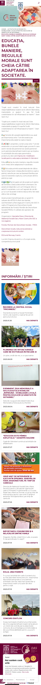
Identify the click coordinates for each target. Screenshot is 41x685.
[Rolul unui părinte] (20, 558)
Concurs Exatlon (12, 618)
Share (36, 81)
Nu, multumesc (8, 679)
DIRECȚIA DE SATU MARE (10, 3)
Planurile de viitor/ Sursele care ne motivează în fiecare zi (20, 351)
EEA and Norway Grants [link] (10, 235)
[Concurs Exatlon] (20, 605)
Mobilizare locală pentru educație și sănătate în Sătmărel (16, 31)
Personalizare (20, 679)
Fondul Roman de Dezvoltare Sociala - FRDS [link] (19, 225)
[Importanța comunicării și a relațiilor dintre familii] (20, 518)
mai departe (32, 321)
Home (3, 29)
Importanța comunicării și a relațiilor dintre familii (18, 532)
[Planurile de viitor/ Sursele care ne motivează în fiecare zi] (20, 336)
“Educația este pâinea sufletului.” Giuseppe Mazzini (18, 437)
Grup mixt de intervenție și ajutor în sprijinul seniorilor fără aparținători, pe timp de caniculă (19, 479)
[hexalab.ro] (30, 683)
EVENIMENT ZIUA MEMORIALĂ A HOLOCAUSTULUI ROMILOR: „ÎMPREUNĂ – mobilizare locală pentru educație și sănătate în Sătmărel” (19, 392)
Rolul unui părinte (13, 572)
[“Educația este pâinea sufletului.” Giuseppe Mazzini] (20, 422)
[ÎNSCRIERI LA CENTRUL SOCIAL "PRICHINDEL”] (20, 293)
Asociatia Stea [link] (17, 216)
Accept (32, 679)
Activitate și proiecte (17, 29)
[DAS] (20, 6)
